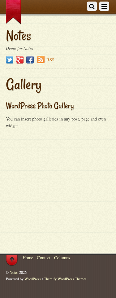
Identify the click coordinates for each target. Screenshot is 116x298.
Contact (43, 258)
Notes (14, 272)
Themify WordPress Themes (65, 278)
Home (28, 258)
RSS (50, 60)
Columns (62, 258)
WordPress (32, 278)
